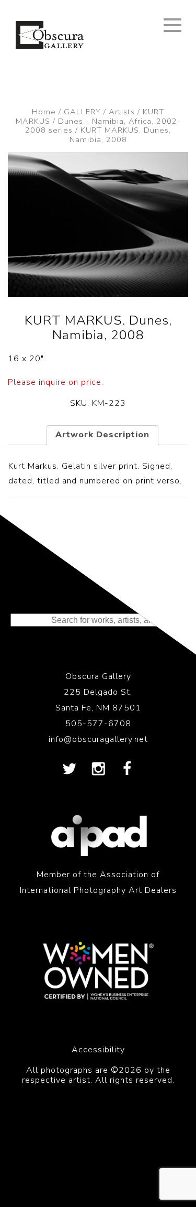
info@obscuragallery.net (98, 739)
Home (44, 111)
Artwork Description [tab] (102, 434)
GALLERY (82, 111)
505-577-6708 (98, 723)
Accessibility (98, 1049)
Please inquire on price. (55, 382)
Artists (122, 111)
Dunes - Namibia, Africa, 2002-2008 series (103, 126)
